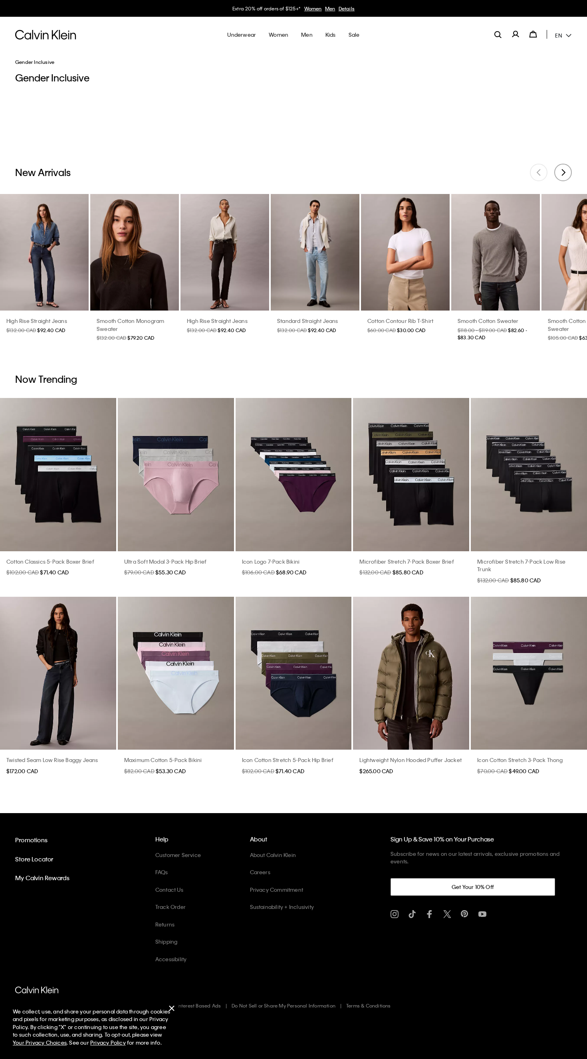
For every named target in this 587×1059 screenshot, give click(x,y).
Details (335, 8)
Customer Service (178, 854)
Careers (260, 872)
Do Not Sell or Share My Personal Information (283, 1005)
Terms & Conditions (368, 1005)
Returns (165, 924)
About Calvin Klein (273, 854)
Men (319, 8)
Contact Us (169, 889)
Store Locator (34, 859)
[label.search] (498, 34)
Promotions (31, 840)
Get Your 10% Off (473, 886)
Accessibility (171, 959)
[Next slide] (563, 172)
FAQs (161, 872)
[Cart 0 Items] (533, 34)
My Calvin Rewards (42, 878)
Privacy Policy (108, 1042)
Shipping (166, 941)
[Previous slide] (538, 172)
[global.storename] (45, 34)
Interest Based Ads (199, 1005)
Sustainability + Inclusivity (282, 906)
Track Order (170, 906)
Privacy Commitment (276, 889)
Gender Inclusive (34, 62)
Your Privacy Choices (40, 1042)
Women (302, 8)
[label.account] (516, 34)
